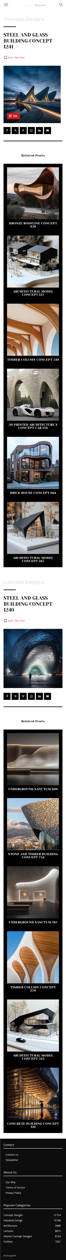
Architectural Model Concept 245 (33, 559)
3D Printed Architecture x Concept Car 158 (33, 426)
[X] (15, 130)
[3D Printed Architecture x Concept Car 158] (33, 395)
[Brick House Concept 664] (33, 463)
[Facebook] (7, 130)
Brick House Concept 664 (33, 493)
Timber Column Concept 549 (33, 359)
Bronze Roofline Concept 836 (33, 225)
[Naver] (47, 130)
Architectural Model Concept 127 (33, 293)
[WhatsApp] (31, 130)
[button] (14, 57)
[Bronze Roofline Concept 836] (33, 193)
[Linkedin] (39, 130)
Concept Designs (24, 19)
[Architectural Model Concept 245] (33, 528)
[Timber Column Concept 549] (33, 330)
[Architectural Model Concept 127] (33, 261)
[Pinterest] (23, 130)
